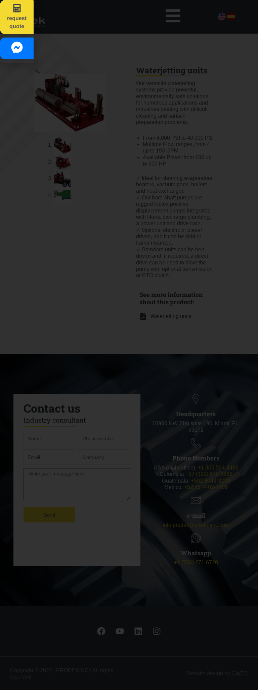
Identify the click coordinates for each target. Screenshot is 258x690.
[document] (129, 345)
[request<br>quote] (17, 8)
